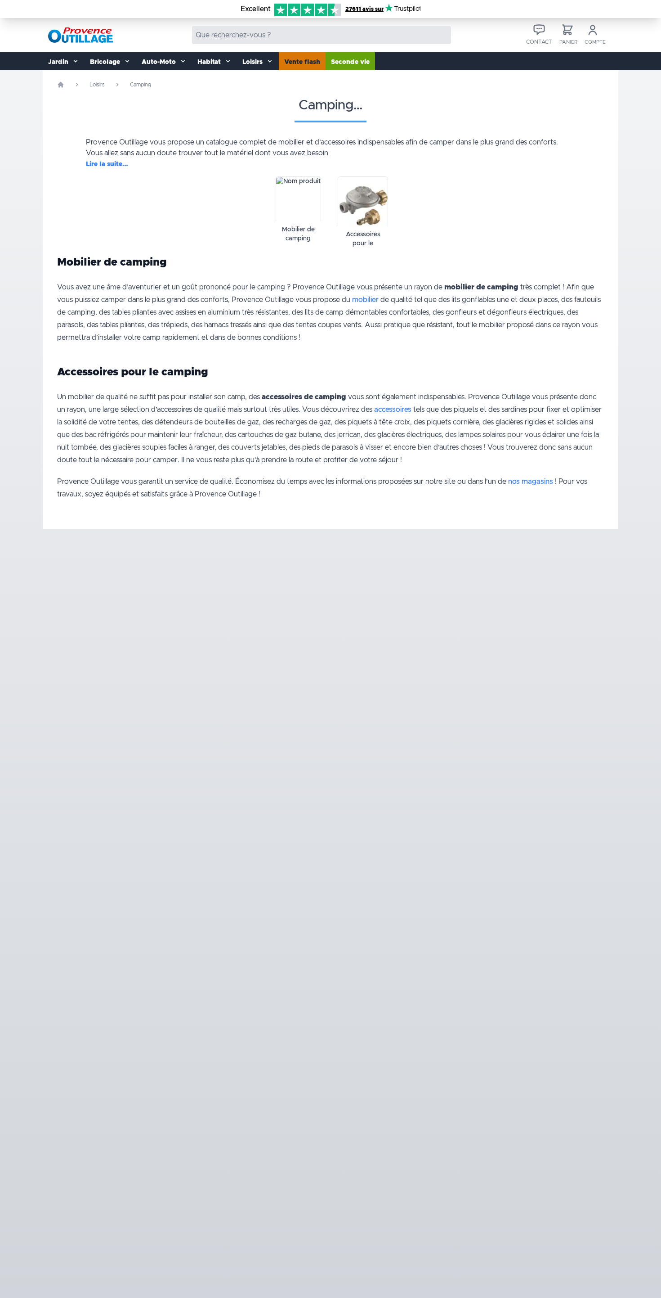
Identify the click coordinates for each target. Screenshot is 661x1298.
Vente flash (302, 62)
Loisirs (97, 84)
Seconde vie (350, 62)
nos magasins (530, 481)
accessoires (392, 409)
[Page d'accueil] (60, 84)
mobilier (365, 299)
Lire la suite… (107, 164)
